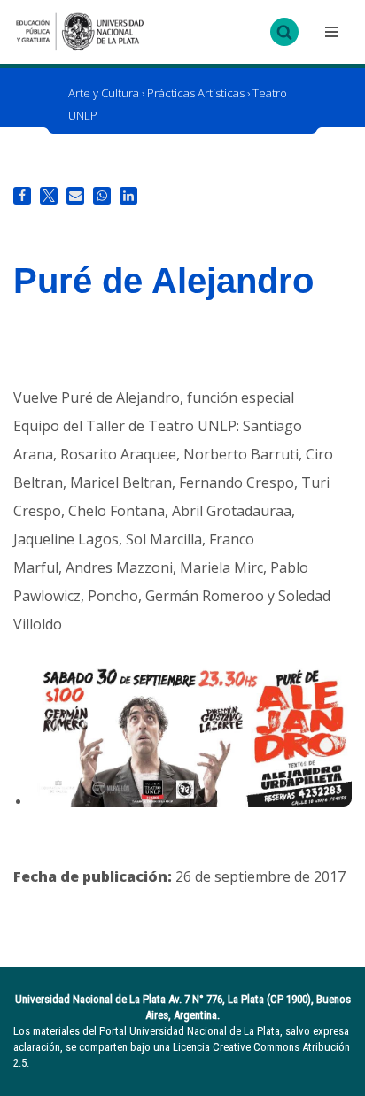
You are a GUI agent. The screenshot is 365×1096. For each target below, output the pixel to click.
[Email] (75, 196)
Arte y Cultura (103, 93)
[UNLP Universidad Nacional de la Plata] (79, 31)
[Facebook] (22, 196)
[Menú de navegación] (329, 32)
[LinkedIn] (128, 196)
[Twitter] (49, 196)
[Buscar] (284, 32)
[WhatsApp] (102, 196)
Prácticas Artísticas (196, 93)
